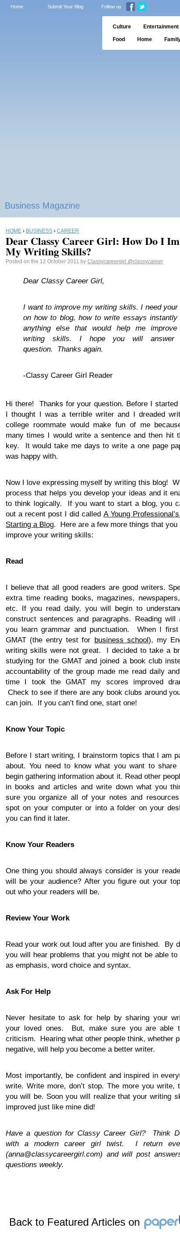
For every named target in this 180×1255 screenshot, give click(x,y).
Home (16, 6)
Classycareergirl (107, 261)
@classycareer (145, 261)
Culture (122, 27)
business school (121, 640)
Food (119, 39)
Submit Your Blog (65, 6)
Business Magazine (42, 205)
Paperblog (48, 33)
